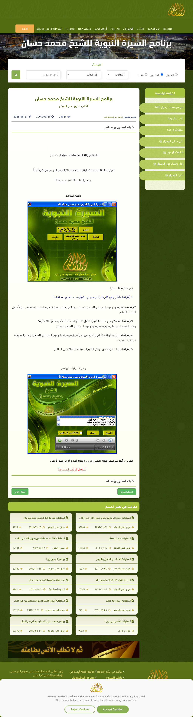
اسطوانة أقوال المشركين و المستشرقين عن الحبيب (39, 600)
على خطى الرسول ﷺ (171, 140)
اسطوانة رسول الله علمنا (118, 600)
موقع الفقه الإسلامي (82, 671)
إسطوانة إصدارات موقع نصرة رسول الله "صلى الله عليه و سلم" (99, 517)
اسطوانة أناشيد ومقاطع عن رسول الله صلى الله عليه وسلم (35, 538)
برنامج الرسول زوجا (55, 559)
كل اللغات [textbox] (92, 74)
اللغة (25, 28)
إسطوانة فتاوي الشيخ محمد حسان (46, 580)
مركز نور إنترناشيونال (83, 677)
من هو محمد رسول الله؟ (169, 106)
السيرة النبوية (175, 118)
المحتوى (154, 75)
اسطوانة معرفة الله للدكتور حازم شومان (44, 517)
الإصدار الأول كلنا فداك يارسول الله (113, 580)
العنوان (170, 75)
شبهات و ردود (175, 129)
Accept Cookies (113, 709)
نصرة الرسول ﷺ (174, 174)
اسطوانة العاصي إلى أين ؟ (117, 621)
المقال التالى (20, 491)
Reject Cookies (79, 709)
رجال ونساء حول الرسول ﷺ (168, 163)
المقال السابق (126, 491)
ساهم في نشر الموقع (109, 671)
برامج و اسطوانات (113, 116)
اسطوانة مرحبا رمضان (120, 538)
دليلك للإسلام (114, 677)
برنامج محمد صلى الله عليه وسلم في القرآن (43, 621)
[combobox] (117, 74)
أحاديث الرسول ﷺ (173, 152)
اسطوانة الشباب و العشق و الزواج (113, 559)
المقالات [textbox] (119, 74)
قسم (141, 75)
